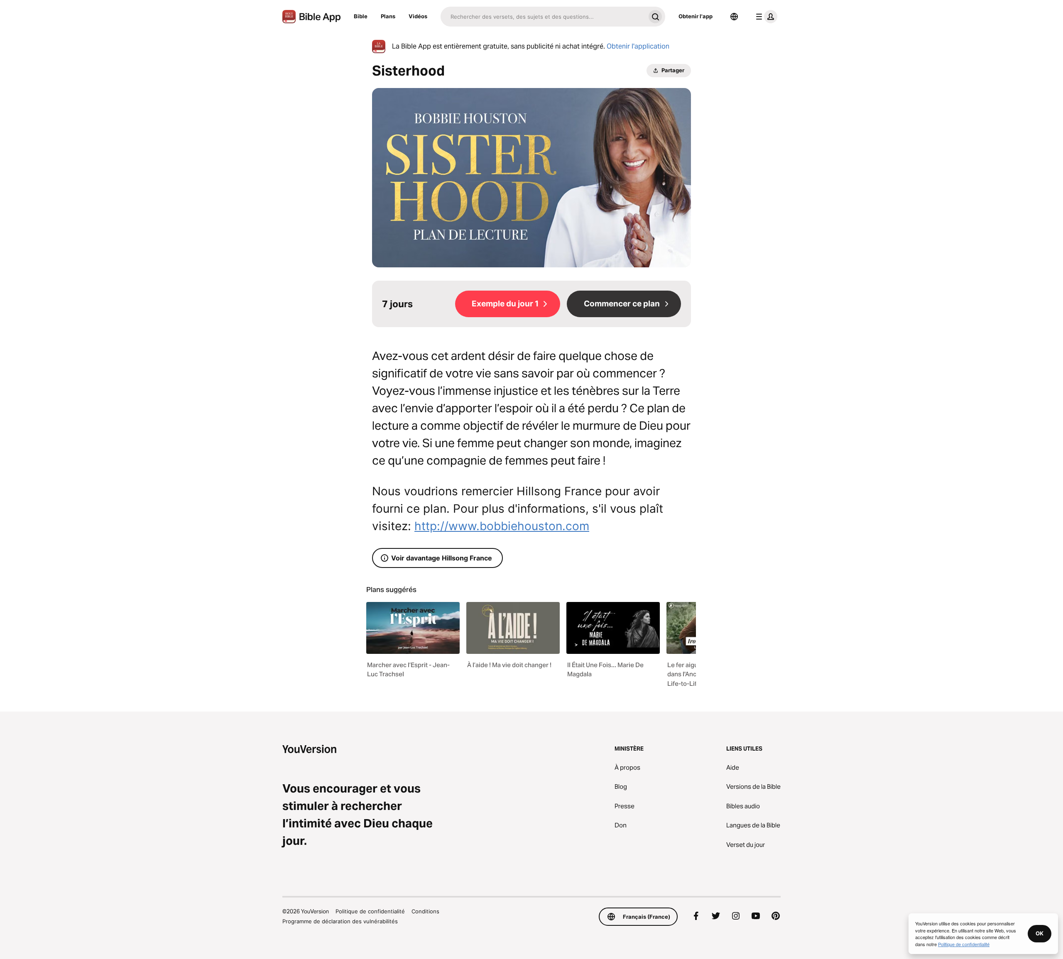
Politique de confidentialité (370, 911)
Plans (388, 16)
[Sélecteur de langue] (734, 16)
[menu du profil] (765, 16)
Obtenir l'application (638, 46)
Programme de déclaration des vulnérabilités (340, 921)
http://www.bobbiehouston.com (501, 526)
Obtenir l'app (695, 16)
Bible (360, 16)
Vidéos (418, 16)
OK (1039, 933)
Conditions (425, 911)
